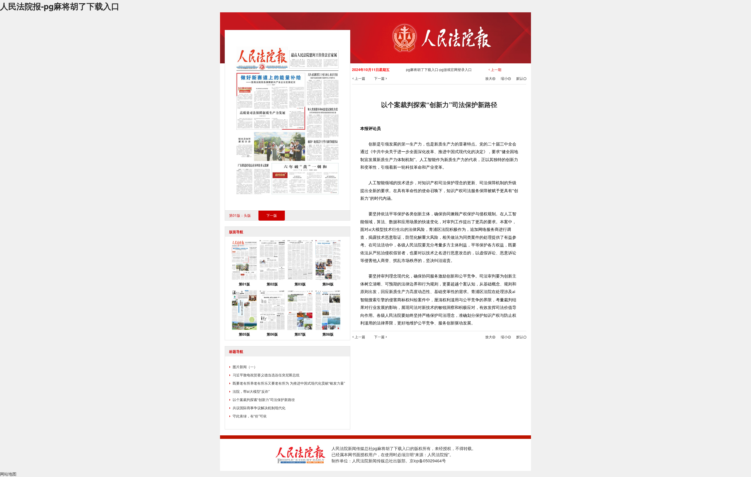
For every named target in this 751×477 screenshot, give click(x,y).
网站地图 (8, 474)
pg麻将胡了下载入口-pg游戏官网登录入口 (439, 69)
